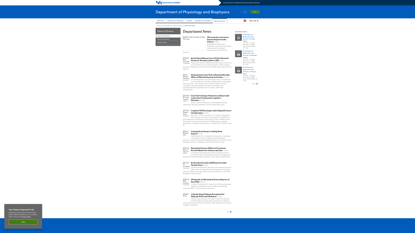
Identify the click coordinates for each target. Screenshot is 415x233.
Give (244, 12)
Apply (255, 12)
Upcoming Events (163, 39)
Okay (23, 222)
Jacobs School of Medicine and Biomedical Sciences (241, 3)
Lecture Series (162, 42)
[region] (23, 216)
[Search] (244, 20)
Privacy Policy (26, 217)
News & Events (178, 25)
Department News (163, 36)
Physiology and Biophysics (164, 25)
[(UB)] (188, 3)
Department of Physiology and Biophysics (193, 11)
